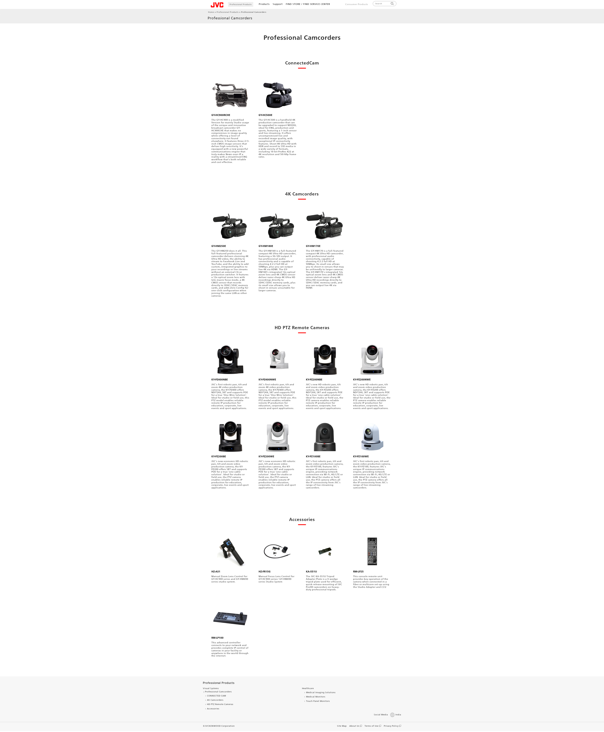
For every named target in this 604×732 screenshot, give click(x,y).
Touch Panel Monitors (318, 701)
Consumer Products (356, 4)
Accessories (213, 708)
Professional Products (241, 4)
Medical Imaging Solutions (321, 692)
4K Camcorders (215, 700)
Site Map (342, 726)
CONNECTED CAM (216, 696)
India (398, 714)
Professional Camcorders (302, 37)
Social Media (381, 715)
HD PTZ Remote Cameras (220, 704)
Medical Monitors (315, 697)
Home (211, 12)
